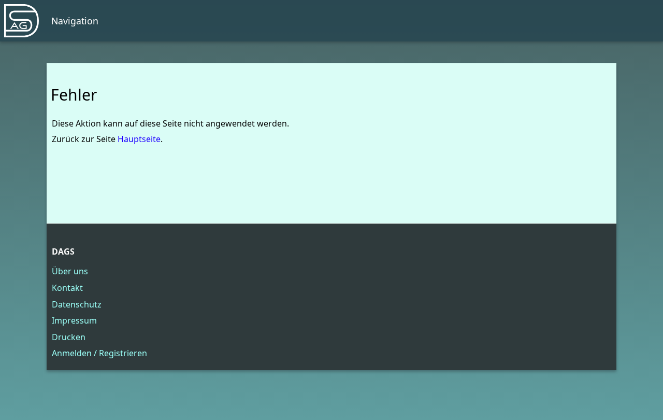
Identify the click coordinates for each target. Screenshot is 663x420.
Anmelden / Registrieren (99, 353)
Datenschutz (77, 304)
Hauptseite (139, 139)
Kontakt (67, 287)
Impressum (74, 320)
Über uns (70, 271)
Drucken (68, 337)
